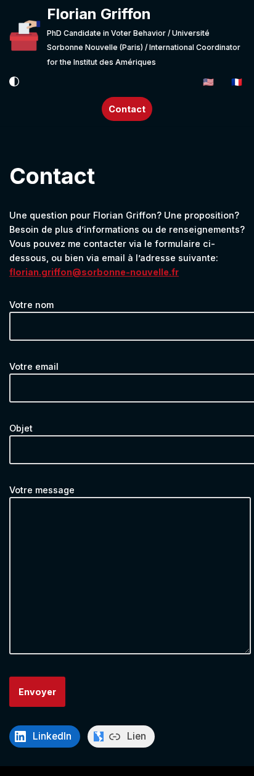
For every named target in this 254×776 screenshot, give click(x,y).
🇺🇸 (208, 82)
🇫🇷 (236, 82)
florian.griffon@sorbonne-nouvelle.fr (94, 272)
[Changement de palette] (14, 81)
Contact (127, 109)
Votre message (42, 490)
